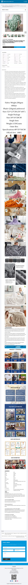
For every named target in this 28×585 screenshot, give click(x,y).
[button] (2, 35)
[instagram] (17, 581)
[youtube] (14, 581)
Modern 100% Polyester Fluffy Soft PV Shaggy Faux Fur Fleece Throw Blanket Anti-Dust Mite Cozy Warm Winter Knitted (15, 533)
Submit (6, 559)
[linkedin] (12, 581)
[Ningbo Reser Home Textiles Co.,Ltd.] (2, 1)
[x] (15, 581)
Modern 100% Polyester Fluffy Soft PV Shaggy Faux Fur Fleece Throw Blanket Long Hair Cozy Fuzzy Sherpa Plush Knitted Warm (14, 6)
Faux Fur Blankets (10, 39)
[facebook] (10, 581)
